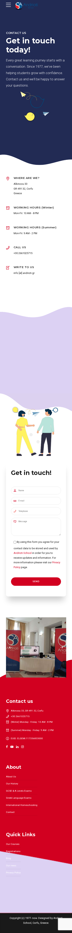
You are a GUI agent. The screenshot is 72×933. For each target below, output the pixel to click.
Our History (12, 783)
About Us (11, 776)
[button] (10, 647)
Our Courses (12, 844)
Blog (8, 858)
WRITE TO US (24, 267)
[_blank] (8, 268)
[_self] (8, 248)
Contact (10, 812)
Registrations (13, 851)
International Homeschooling (21, 805)
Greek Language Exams (18, 797)
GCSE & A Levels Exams (19, 790)
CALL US (20, 247)
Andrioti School (23, 552)
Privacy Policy (13, 872)
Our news (11, 865)
